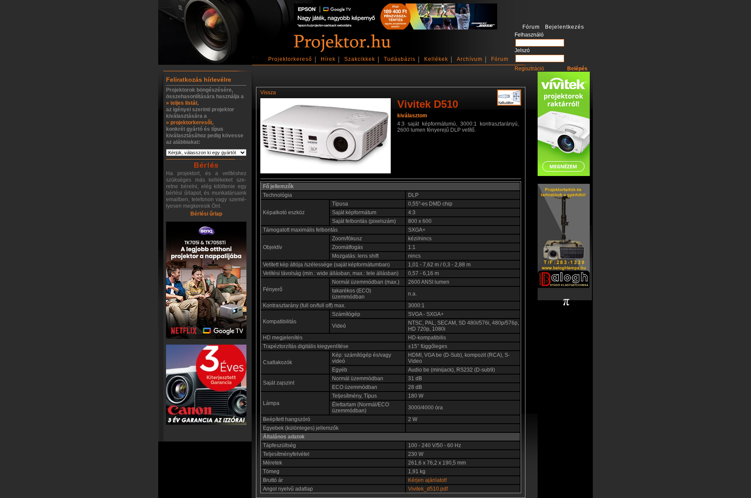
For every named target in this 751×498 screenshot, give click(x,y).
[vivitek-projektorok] (564, 124)
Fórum (499, 59)
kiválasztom (412, 116)
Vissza (268, 93)
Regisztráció (529, 69)
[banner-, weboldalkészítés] (566, 303)
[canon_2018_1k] (206, 385)
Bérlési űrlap (206, 214)
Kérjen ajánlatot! (427, 480)
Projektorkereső (290, 59)
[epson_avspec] (395, 28)
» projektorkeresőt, (189, 123)
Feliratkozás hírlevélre (198, 79)
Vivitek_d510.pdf (428, 489)
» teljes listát (181, 103)
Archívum (469, 59)
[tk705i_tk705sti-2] (206, 281)
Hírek (328, 59)
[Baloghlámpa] (564, 236)
